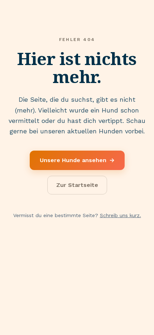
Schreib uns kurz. (120, 215)
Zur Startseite (77, 185)
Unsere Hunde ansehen (77, 160)
